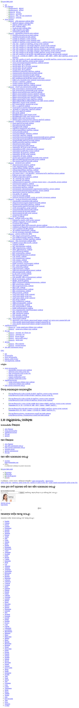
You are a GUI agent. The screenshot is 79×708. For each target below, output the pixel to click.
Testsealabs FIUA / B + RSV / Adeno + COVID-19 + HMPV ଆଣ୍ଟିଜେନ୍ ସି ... (32, 410)
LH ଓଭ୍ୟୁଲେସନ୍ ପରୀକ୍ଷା (12, 361)
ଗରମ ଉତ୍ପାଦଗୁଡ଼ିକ (38, 481)
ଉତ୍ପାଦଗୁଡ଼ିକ (9, 355)
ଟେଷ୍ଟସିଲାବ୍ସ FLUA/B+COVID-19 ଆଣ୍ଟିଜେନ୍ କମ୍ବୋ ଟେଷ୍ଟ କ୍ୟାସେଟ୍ (30, 400)
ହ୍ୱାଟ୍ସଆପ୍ (4, 505)
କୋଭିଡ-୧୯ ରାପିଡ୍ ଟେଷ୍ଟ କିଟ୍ (39, 482)
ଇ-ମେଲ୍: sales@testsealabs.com (11, 461)
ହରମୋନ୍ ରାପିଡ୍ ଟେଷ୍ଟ (11, 359)
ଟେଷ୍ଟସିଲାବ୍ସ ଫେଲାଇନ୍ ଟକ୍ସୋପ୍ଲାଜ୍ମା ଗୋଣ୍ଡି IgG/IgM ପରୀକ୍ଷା (28, 415)
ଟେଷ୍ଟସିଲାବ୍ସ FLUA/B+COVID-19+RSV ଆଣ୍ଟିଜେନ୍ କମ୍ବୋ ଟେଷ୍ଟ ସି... (30, 395)
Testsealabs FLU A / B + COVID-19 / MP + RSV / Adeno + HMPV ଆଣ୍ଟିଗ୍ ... (32, 405)
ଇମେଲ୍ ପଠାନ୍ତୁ (5, 503)
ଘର (6, 354)
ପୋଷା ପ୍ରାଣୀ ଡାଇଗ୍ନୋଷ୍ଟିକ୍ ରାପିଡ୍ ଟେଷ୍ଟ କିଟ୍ (63, 482)
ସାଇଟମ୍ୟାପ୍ (49, 481)
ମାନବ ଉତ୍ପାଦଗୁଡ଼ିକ (11, 357)
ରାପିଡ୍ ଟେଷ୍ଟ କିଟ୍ (6, 482)
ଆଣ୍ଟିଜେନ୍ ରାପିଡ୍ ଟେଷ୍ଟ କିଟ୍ (20, 482)
